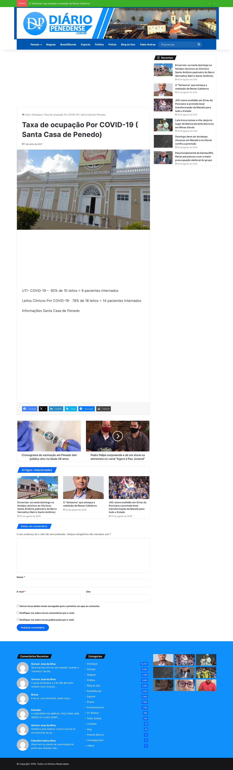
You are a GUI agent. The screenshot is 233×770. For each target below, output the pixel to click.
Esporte (85, 44)
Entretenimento (95, 707)
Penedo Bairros (95, 734)
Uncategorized (95, 740)
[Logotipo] (116, 23)
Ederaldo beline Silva (43, 740)
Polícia (112, 44)
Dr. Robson (93, 713)
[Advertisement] (83, 78)
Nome (21, 577)
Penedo (35, 44)
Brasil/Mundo (68, 44)
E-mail (21, 591)
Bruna (34, 694)
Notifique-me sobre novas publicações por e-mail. (47, 619)
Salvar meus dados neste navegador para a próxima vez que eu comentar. (60, 606)
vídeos (90, 745)
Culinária (92, 723)
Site (88, 591)
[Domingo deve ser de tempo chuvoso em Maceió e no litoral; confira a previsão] (163, 141)
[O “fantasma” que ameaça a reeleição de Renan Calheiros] (83, 487)
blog (89, 729)
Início (27, 114)
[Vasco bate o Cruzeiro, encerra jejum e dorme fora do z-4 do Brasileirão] (206, 672)
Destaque (37, 114)
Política (99, 44)
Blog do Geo (128, 44)
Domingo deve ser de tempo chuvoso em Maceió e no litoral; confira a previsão (193, 140)
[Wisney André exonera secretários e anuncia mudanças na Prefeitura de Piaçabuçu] (206, 685)
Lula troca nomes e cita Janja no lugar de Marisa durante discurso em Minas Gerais (194, 124)
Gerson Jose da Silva (43, 663)
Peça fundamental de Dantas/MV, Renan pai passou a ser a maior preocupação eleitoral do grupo (194, 156)
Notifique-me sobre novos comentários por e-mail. (47, 613)
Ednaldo (36, 709)
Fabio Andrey (148, 44)
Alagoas (51, 44)
